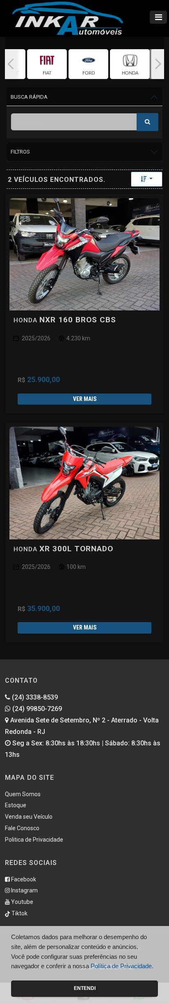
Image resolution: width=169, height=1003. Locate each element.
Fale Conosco (22, 828)
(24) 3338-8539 (34, 697)
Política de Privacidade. (122, 965)
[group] (47, 64)
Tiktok (18, 913)
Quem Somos (23, 794)
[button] (11, 64)
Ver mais (84, 399)
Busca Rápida (29, 97)
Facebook (23, 879)
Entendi (85, 988)
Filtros (20, 152)
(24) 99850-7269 (36, 709)
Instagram (24, 890)
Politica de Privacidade (34, 839)
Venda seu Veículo (29, 816)
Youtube (21, 902)
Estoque (15, 805)
